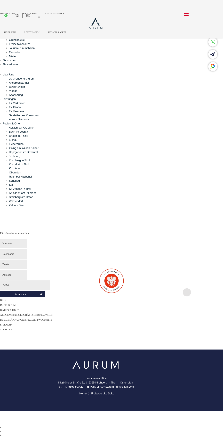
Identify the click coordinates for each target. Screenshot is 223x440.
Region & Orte (57, 32)
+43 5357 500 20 (73, 386)
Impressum (8, 305)
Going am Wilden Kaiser (24, 148)
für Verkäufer (17, 103)
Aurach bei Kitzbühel (21, 127)
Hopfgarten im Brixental (23, 152)
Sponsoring (16, 95)
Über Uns (10, 32)
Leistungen (32, 32)
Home (83, 393)
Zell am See (16, 205)
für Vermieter (17, 111)
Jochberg (14, 156)
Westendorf (16, 201)
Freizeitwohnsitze (19, 44)
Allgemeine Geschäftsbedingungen (26, 314)
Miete (12, 56)
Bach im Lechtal (19, 131)
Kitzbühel (14, 168)
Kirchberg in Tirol (19, 160)
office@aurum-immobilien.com (115, 386)
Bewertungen (17, 86)
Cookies (6, 329)
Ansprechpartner (19, 82)
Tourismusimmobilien (22, 48)
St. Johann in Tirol (20, 188)
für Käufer (15, 107)
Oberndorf (15, 172)
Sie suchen (30, 13)
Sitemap (6, 324)
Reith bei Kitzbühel (20, 176)
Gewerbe (14, 52)
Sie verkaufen (54, 13)
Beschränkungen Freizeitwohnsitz (26, 319)
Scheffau (14, 180)
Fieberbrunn (16, 144)
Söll (11, 184)
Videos (13, 90)
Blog (3, 300)
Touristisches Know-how (24, 115)
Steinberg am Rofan (21, 197)
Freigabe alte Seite (102, 393)
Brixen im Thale (18, 135)
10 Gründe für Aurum (21, 78)
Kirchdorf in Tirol (19, 164)
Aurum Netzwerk (19, 119)
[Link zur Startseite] (95, 367)
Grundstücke (17, 39)
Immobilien (7, 13)
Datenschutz (9, 309)
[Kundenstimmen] (212, 66)
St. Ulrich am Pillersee (22, 193)
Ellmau (13, 139)
